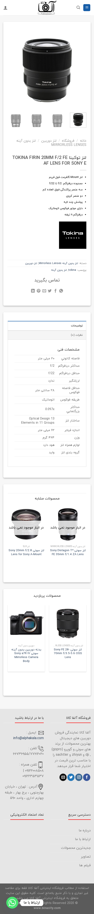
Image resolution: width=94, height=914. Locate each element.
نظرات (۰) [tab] (77, 335)
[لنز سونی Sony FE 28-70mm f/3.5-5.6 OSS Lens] (67, 623)
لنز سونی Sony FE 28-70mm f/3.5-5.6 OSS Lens (68, 653)
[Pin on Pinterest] (38, 291)
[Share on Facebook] (55, 291)
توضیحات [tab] (77, 326)
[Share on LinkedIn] (33, 291)
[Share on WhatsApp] (61, 291)
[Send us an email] (63, 777)
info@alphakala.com (28, 738)
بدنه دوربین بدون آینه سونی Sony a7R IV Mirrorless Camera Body (26, 655)
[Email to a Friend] (44, 291)
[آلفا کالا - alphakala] (47, 7)
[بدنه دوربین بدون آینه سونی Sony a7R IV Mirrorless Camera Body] (26, 623)
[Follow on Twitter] (71, 777)
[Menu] (86, 7)
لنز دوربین (48, 140)
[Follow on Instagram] (78, 777)
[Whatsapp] (12, 903)
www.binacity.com (47, 908)
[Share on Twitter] (50, 291)
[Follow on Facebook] (86, 777)
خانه (83, 140)
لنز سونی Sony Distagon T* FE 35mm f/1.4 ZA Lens (68, 552)
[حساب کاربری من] (5, 7)
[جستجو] (78, 7)
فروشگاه (68, 140)
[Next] (11, 66)
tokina (72, 270)
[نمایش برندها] (72, 234)
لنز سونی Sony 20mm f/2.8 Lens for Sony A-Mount (26, 552)
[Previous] (79, 66)
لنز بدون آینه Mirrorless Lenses (51, 142)
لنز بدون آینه (59, 270)
